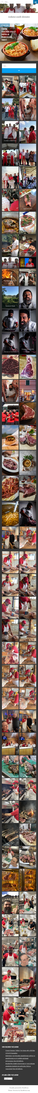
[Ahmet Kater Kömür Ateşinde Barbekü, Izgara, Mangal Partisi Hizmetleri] (19, 8)
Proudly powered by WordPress (19, 1088)
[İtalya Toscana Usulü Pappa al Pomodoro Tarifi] (19, 42)
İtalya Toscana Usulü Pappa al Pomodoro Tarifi (8, 34)
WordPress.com (25, 1090)
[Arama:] (12, 2)
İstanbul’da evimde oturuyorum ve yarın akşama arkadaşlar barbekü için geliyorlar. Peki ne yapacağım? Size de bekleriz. (20, 1066)
